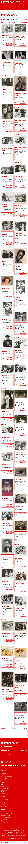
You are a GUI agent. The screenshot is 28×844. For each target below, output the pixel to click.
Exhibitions (4, 790)
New (7, 8)
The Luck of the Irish (20, 633)
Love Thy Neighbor (19, 583)
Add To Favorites (9, 45)
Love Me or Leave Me (20, 533)
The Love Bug (5, 498)
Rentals (3, 804)
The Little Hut (5, 288)
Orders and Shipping (6, 813)
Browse (3, 8)
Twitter (10, 766)
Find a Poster (4, 799)
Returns (3, 821)
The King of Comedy (7, 36)
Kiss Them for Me (6, 62)
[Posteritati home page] (7, 2)
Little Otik (17, 297)
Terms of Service (9, 832)
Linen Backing (4, 803)
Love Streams (5, 556)
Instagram (4, 766)
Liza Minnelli (5, 375)
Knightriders (18, 63)
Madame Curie (5, 690)
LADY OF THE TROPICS (7, 121)
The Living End (18, 351)
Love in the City (19, 506)
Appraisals (3, 806)
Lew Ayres (17, 266)
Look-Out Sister (19, 453)
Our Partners (4, 792)
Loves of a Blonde (19, 609)
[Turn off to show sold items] (2, 842)
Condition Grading (5, 817)
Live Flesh (4, 351)
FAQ (2, 812)
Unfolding (3, 786)
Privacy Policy (19, 832)
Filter (25, 842)
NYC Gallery (4, 784)
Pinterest (22, 766)
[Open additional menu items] (26, 2)
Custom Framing (5, 801)
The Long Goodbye (6, 437)
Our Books (3, 793)
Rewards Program (5, 815)
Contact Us (4, 778)
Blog (11, 8)
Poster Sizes (4, 819)
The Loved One (5, 606)
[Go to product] (7, 28)
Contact (3, 822)
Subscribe (24, 750)
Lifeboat (4, 261)
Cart (23, 2)
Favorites (18, 2)
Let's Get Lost (18, 233)
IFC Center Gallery (5, 788)
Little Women (18, 324)
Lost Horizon (18, 479)
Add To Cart (9, 43)
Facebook (15, 766)
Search (23, 8)
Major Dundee (18, 714)
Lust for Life (5, 658)
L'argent (4, 89)
